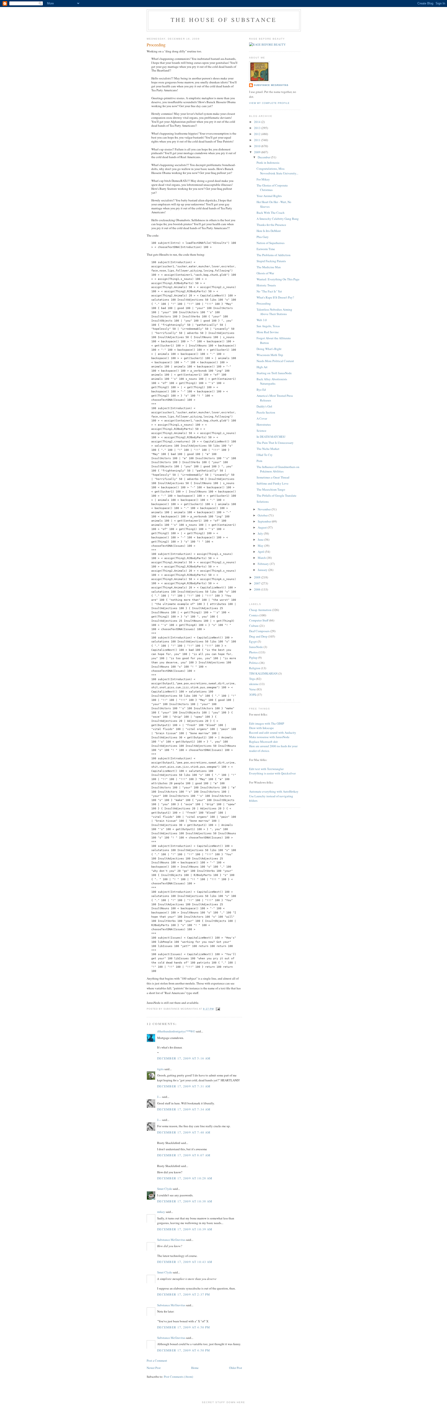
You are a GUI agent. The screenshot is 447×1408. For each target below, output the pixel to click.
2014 (257, 122)
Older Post (235, 1368)
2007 (257, 583)
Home (195, 1368)
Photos (253, 652)
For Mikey (263, 179)
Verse (252, 689)
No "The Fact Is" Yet (269, 291)
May (261, 545)
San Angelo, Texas (268, 326)
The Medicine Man (269, 267)
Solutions (263, 501)
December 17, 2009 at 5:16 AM (183, 1058)
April (261, 552)
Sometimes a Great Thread (273, 477)
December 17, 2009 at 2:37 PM (183, 1294)
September (265, 521)
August (263, 527)
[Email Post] (217, 1009)
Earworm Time (266, 249)
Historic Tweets (266, 285)
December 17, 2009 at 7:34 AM (183, 1109)
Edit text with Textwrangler (266, 769)
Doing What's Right (269, 349)
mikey (161, 1212)
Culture (254, 626)
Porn (259, 461)
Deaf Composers (259, 631)
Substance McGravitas (171, 1240)
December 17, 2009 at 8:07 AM (183, 1155)
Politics (254, 663)
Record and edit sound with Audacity (272, 732)
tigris (160, 1069)
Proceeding (264, 303)
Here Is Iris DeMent (269, 231)
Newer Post (154, 1368)
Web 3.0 (262, 320)
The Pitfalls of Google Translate (276, 495)
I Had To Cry (265, 455)
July (261, 533)
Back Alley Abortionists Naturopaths (272, 381)
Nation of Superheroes (270, 243)
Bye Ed (261, 389)
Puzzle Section (266, 412)
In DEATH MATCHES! (271, 436)
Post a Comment (157, 1360)
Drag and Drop (258, 636)
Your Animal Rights (269, 196)
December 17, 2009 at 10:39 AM (185, 1229)
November (264, 509)
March (262, 558)
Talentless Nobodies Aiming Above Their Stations (274, 311)
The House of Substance (224, 20)
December (264, 157)
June (261, 539)
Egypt (253, 641)
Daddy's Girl (264, 406)
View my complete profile (269, 103)
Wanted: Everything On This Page (278, 279)
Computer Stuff (258, 620)
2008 (257, 577)
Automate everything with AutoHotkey (273, 791)
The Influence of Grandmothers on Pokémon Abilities (278, 469)
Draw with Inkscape (261, 728)
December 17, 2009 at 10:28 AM (185, 1178)
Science (261, 430)
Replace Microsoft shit (263, 742)
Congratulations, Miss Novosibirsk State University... (277, 170)
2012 (257, 134)
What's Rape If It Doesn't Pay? (275, 297)
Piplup (253, 657)
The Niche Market (268, 449)
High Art (262, 367)
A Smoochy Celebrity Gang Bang (278, 219)
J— (159, 1097)
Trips (252, 679)
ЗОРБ (252, 694)
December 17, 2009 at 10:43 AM (185, 1262)
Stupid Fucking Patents (271, 261)
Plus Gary (263, 237)
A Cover (262, 418)
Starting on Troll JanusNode (274, 373)
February (264, 564)
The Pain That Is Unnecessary (275, 443)
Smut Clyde (164, 1189)
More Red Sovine (268, 332)
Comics (254, 615)
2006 (257, 589)
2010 (257, 146)
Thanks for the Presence (271, 225)
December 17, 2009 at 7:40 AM (183, 1132)
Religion (254, 668)
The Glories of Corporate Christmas (272, 187)
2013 (257, 128)
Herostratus (264, 424)
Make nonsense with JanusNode (269, 737)
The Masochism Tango (271, 489)
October (263, 515)
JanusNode (256, 647)
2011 (257, 140)
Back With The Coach (270, 212)
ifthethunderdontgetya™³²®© (176, 1031)
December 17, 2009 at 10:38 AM (185, 1201)
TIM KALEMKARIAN (263, 673)
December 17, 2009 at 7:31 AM (183, 1086)
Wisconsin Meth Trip (270, 355)
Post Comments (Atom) (178, 1376)
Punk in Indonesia (268, 162)
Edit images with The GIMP (266, 723)
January (263, 570)
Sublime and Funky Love (272, 483)
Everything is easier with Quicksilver (272, 773)
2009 (257, 152)
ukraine (254, 684)
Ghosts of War (265, 273)
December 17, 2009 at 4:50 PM (183, 1327)
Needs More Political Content (275, 361)
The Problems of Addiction (274, 255)
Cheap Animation (260, 610)
